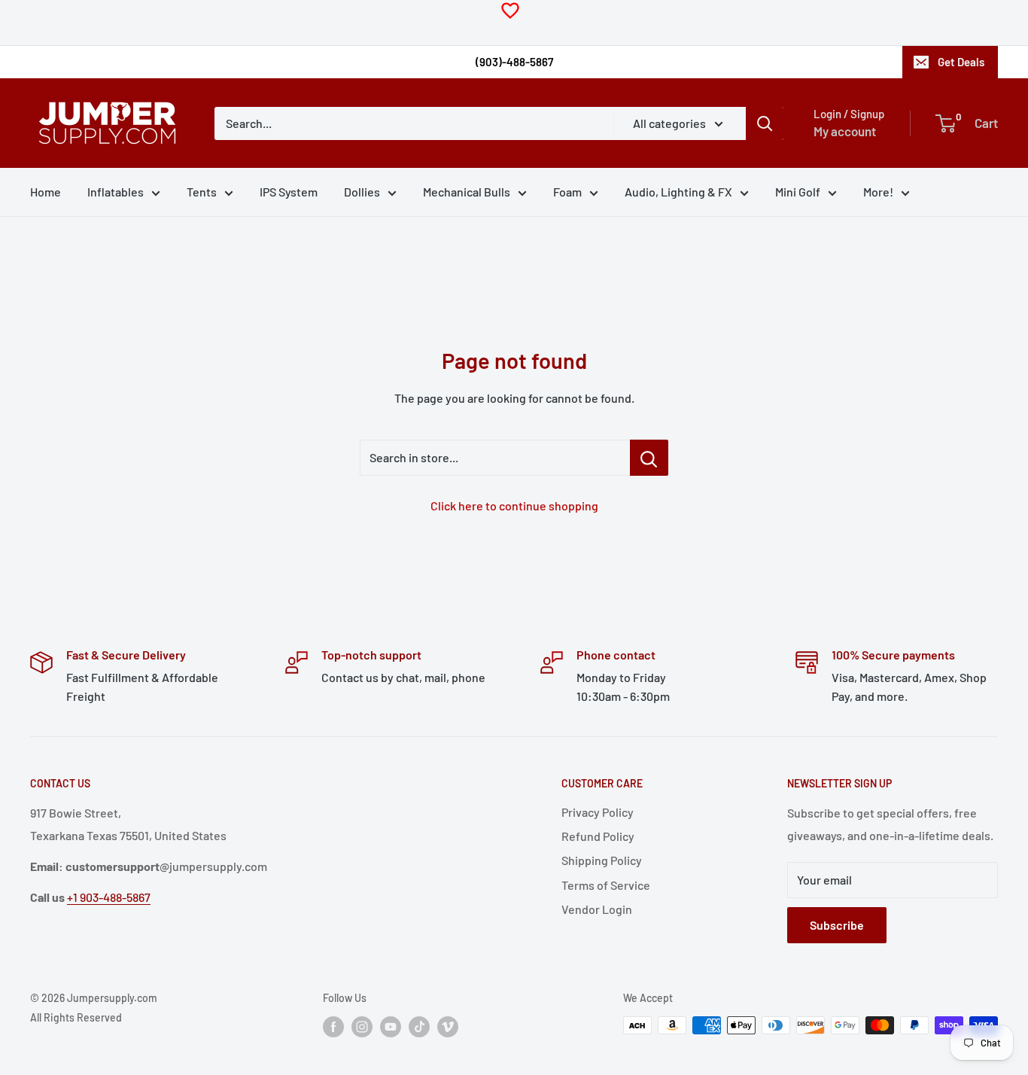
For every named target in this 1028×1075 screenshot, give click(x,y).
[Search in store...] (649, 458)
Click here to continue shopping (514, 505)
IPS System (289, 191)
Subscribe (837, 925)
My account (845, 131)
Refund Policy (597, 836)
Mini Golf (797, 191)
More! (878, 191)
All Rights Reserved (76, 1017)
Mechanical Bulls (466, 191)
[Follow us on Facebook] (333, 1026)
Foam (567, 191)
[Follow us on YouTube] (390, 1026)
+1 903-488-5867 (109, 897)
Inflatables (115, 191)
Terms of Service (605, 885)
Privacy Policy (597, 812)
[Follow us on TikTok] (419, 1026)
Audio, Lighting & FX (678, 191)
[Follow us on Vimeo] (447, 1026)
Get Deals (961, 62)
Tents (202, 191)
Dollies (362, 191)
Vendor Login (596, 909)
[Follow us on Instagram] (362, 1026)
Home (45, 191)
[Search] (764, 123)
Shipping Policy (601, 860)
